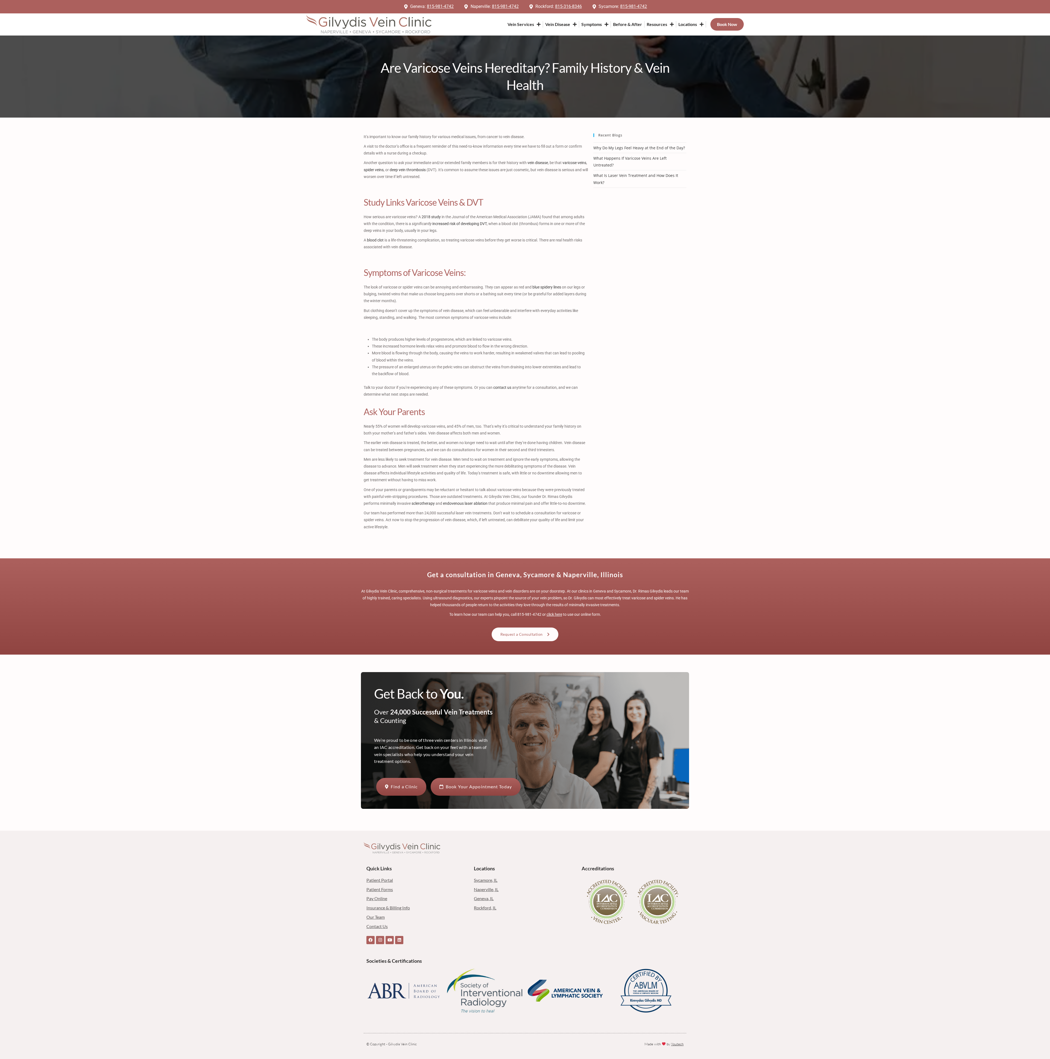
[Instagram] (380, 940)
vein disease (537, 163)
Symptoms (591, 24)
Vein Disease (557, 24)
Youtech (677, 1044)
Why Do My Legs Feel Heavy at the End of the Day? (639, 147)
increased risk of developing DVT (459, 223)
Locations (687, 24)
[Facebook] (370, 940)
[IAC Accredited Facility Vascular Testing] (658, 901)
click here (554, 614)
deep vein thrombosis (408, 170)
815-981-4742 (529, 614)
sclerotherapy (423, 503)
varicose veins (574, 163)
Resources (657, 24)
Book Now (727, 24)
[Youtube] (390, 940)
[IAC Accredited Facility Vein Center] (607, 901)
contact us (502, 387)
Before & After (627, 24)
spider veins (374, 170)
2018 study (431, 217)
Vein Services (521, 24)
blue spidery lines (546, 287)
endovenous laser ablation (465, 503)
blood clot (375, 240)
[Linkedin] (399, 940)
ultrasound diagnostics (452, 598)
